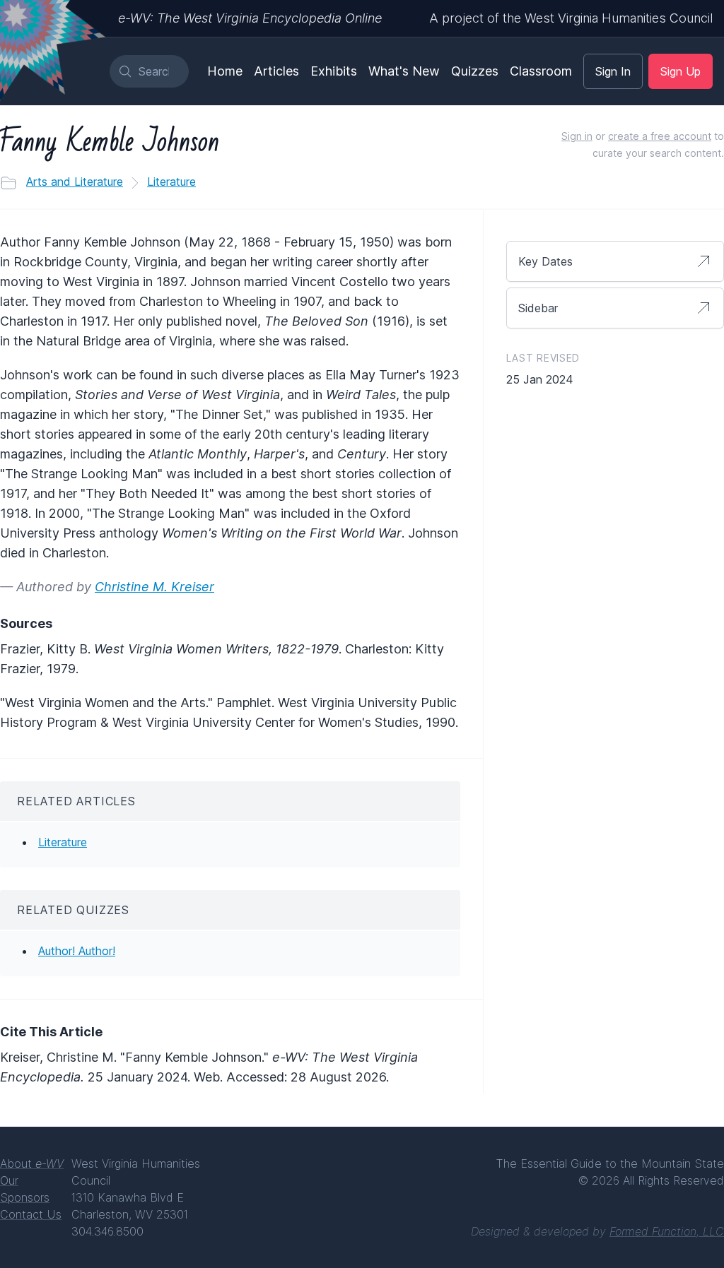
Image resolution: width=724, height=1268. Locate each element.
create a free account (659, 136)
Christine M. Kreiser (154, 586)
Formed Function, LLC (666, 1231)
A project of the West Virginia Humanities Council (571, 18)
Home (225, 71)
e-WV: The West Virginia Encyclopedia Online (250, 18)
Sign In (613, 71)
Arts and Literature (74, 181)
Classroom (541, 71)
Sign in (576, 136)
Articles (276, 71)
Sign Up (680, 71)
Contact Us (31, 1214)
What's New (404, 71)
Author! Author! (76, 951)
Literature (171, 181)
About (32, 1163)
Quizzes (474, 71)
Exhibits (333, 71)
